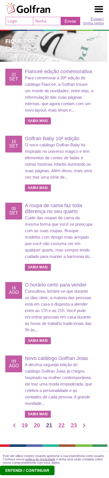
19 (25, 425)
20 (37, 425)
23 (74, 425)
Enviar (70, 21)
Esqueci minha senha (93, 21)
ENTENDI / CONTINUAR (27, 470)
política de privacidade (40, 459)
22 (61, 425)
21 (49, 425)
